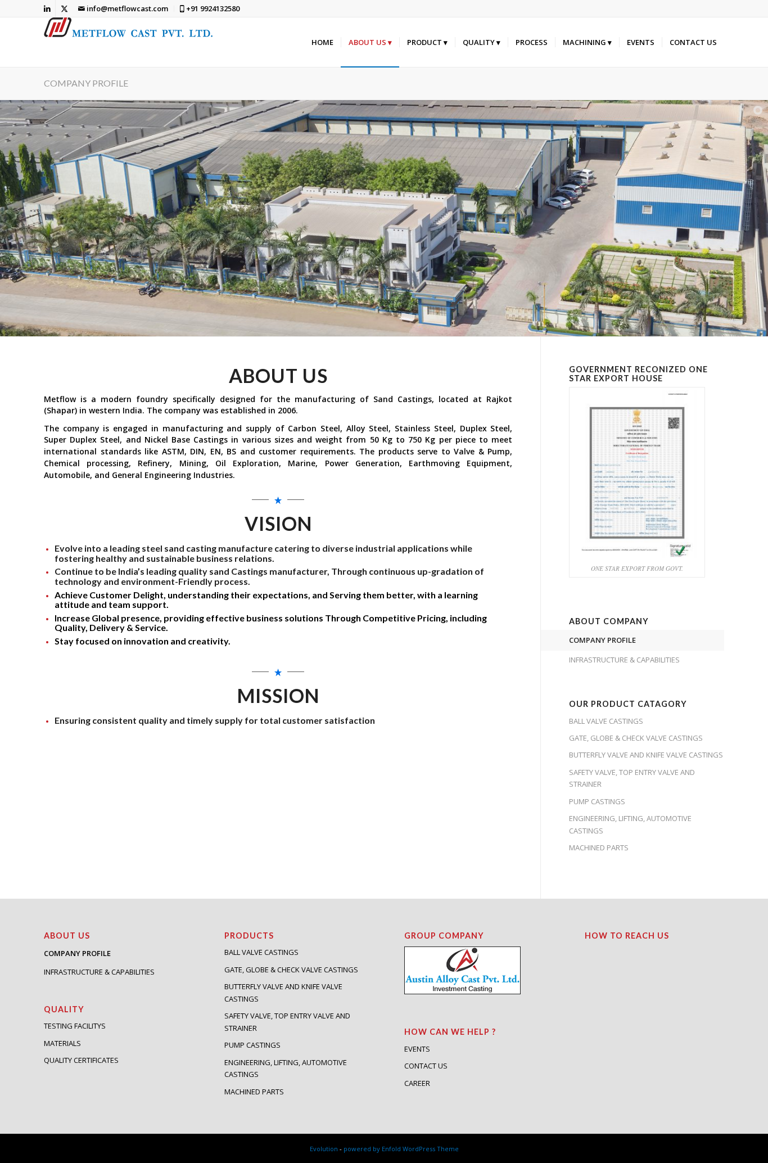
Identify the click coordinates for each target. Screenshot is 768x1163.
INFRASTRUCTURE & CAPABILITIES (624, 660)
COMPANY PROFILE (86, 83)
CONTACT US (426, 1066)
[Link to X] (64, 8)
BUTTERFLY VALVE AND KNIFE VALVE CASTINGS (646, 755)
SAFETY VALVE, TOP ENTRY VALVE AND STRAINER (632, 778)
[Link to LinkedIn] (47, 8)
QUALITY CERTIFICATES (81, 1060)
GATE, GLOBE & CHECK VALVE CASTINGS (636, 738)
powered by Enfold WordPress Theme (401, 1148)
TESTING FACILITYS (75, 1026)
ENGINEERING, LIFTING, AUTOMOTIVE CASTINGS (630, 824)
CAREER (417, 1083)
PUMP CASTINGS (597, 801)
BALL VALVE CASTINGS (606, 721)
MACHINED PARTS (599, 847)
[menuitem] (123, 9)
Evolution (324, 1148)
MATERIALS (62, 1043)
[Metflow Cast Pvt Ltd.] (128, 42)
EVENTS (417, 1049)
